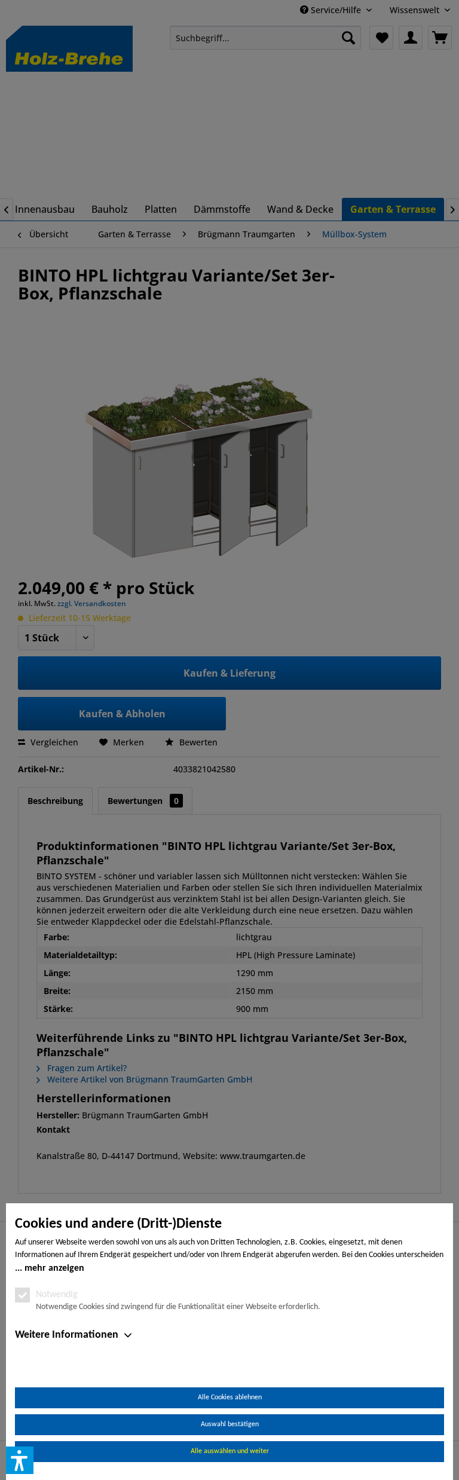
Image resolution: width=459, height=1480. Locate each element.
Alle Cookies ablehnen (230, 1397)
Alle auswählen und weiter (230, 1451)
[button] (19, 1460)
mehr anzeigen (54, 1268)
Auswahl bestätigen (230, 1424)
